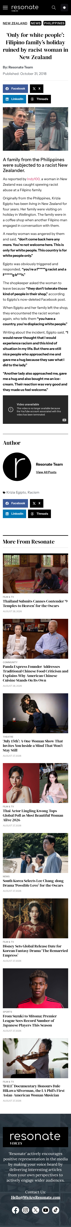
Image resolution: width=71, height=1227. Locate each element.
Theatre (8, 736)
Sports (7, 1011)
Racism (33, 492)
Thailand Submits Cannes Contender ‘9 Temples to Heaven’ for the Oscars (35, 603)
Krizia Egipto (16, 492)
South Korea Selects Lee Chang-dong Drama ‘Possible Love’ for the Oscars (33, 883)
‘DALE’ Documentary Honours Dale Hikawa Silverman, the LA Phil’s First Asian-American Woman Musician (34, 1090)
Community (10, 662)
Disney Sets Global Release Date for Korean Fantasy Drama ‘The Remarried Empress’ (35, 950)
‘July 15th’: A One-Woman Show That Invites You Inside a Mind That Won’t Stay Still (33, 745)
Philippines (54, 23)
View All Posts (46, 472)
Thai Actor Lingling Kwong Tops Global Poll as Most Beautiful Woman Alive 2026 (33, 815)
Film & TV (8, 596)
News (36, 23)
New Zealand (15, 23)
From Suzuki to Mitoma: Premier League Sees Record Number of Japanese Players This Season (30, 1020)
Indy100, (34, 179)
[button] (15, 88)
